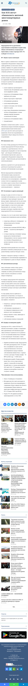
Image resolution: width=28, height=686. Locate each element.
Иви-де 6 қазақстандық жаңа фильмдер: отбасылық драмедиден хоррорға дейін (7, 450)
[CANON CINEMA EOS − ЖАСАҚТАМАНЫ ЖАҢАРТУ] (5, 588)
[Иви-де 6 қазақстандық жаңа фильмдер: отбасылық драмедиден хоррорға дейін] (7, 441)
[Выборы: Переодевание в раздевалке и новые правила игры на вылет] (5, 491)
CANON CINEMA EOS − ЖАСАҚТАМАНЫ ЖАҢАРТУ (17, 588)
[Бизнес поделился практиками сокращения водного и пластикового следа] (5, 540)
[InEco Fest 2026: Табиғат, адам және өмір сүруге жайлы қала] (5, 506)
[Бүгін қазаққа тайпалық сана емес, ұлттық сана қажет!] (5, 499)
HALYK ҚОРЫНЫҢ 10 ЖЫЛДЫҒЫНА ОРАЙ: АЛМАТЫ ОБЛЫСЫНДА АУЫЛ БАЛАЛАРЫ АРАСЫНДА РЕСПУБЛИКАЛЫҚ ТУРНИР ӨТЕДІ (18, 480)
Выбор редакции (5, 9)
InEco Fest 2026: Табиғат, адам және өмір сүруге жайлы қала (18, 505)
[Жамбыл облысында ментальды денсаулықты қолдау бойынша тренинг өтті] (7, 418)
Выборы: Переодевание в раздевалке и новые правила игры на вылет (18, 490)
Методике (5, 131)
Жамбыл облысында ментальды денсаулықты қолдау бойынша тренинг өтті (6, 427)
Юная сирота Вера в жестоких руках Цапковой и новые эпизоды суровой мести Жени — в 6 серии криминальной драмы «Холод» (20, 428)
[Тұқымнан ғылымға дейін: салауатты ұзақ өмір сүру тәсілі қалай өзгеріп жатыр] (5, 522)
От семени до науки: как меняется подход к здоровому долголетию (18, 548)
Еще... (14, 606)
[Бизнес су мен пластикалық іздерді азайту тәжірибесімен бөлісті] (5, 531)
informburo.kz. (10, 53)
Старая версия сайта (14, 675)
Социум (12, 9)
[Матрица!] (14, 3)
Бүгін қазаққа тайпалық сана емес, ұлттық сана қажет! (18, 498)
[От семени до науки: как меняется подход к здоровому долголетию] (5, 549)
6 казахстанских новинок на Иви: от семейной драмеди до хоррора (20, 441)
